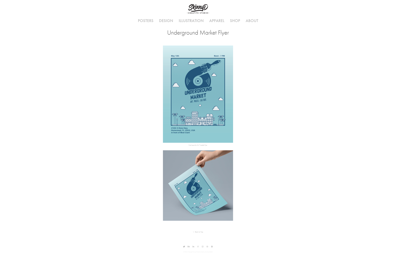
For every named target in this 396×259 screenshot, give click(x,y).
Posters (145, 20)
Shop (235, 20)
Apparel (216, 20)
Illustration (191, 20)
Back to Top (198, 232)
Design (166, 20)
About (252, 20)
